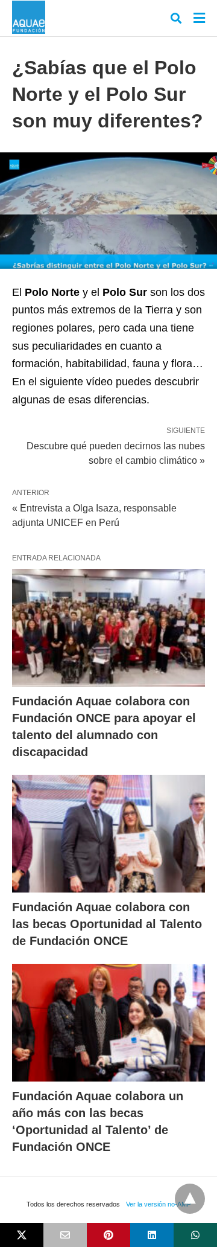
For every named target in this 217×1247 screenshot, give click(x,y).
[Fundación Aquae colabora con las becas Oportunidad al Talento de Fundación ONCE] (108, 834)
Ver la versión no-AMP (158, 1204)
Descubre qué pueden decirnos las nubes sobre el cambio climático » (116, 452)
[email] (65, 1235)
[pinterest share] (108, 1235)
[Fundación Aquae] (28, 17)
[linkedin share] (152, 1235)
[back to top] (190, 1199)
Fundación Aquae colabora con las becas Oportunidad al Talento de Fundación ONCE (107, 923)
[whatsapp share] (195, 1235)
